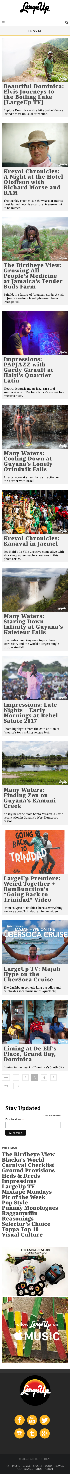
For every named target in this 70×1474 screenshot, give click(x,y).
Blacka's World (23, 1159)
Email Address (14, 1119)
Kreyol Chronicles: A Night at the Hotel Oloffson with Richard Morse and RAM (33, 182)
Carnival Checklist (28, 1165)
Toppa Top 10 (20, 1229)
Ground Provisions (28, 1170)
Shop (39, 1468)
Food (48, 1465)
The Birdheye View (28, 1154)
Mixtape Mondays (27, 1191)
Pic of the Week (23, 1197)
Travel (59, 1465)
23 (6, 1086)
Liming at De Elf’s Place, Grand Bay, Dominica (30, 1054)
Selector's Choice (26, 1223)
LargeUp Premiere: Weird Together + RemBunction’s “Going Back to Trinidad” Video (32, 889)
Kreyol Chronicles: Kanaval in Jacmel (32, 541)
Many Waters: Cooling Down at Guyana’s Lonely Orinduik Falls (28, 461)
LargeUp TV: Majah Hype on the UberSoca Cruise (32, 974)
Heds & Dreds (21, 1175)
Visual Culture (22, 1234)
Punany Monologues (30, 1207)
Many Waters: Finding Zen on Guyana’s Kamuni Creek (30, 797)
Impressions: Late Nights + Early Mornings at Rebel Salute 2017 (31, 712)
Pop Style (15, 1202)
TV (8, 1465)
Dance (28, 1468)
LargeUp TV (18, 1186)
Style (27, 1465)
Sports (37, 1465)
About (49, 1468)
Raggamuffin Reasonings (20, 1215)
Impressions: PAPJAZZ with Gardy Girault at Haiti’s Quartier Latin (28, 369)
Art (19, 1468)
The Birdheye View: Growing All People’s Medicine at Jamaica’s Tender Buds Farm (33, 275)
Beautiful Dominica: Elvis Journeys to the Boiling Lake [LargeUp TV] (34, 94)
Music (16, 1465)
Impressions (19, 1181)
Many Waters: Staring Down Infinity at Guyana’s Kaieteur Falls (33, 624)
